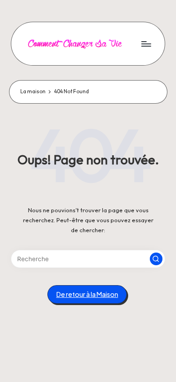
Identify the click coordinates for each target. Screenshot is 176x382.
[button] (156, 259)
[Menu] (145, 43)
